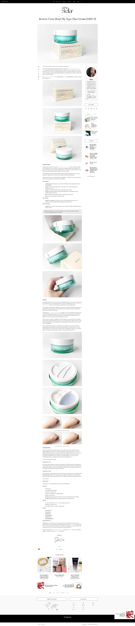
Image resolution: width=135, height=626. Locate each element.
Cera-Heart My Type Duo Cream (50, 76)
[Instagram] (3, 1)
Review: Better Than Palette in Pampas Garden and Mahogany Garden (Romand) (94, 170)
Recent (95, 114)
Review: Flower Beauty (93, 163)
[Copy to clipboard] (38, 79)
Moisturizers (65, 16)
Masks (92, 130)
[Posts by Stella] (39, 549)
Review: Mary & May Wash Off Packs (44, 575)
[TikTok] (7, 1)
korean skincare (63, 592)
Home (54, 1)
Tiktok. (94, 92)
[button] (39, 569)
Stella (42, 549)
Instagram (57, 531)
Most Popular (88, 114)
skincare (68, 592)
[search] (82, 1)
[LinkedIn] (38, 76)
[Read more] (91, 72)
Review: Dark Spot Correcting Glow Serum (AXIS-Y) (94, 118)
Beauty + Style (58, 1)
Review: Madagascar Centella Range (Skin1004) (94, 125)
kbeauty (58, 592)
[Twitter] (38, 72)
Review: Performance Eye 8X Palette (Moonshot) (75, 576)
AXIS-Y (69, 68)
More (78, 1)
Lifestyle (69, 1)
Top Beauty (91, 140)
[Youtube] (4, 1)
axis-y (54, 592)
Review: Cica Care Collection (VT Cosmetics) (94, 132)
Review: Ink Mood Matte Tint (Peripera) (120, 615)
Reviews (64, 1)
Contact (39, 624)
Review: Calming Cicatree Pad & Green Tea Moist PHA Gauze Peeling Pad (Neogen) (94, 156)
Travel (74, 1)
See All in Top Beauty (90, 176)
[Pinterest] (38, 74)
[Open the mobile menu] (133, 1)
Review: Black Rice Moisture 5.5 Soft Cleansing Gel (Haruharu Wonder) (59, 576)
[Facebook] (38, 69)
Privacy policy (43, 624)
